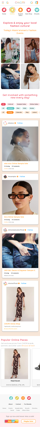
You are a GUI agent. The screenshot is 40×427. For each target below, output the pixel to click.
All (3, 104)
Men (18, 108)
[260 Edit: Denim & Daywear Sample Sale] (20, 250)
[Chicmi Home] (4, 10)
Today (10, 112)
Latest (35, 112)
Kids (24, 108)
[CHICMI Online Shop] (20, 304)
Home (32, 108)
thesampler (12, 176)
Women (10, 108)
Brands (27, 408)
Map (27, 112)
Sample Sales (21, 104)
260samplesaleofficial (16, 230)
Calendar (19, 112)
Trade (18, 410)
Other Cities (26, 410)
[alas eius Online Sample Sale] (20, 144)
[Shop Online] (29, 10)
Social (12, 410)
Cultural (10, 104)
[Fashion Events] (12, 10)
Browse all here (28, 346)
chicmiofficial (13, 283)
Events (11, 408)
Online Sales (34, 104)
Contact (18, 404)
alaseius (11, 123)
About (11, 404)
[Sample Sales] (20, 10)
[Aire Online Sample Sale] (20, 197)
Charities (35, 408)
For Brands (27, 404)
